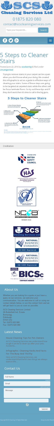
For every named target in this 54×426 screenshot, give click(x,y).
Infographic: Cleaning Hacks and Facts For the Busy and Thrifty (26, 352)
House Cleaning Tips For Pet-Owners (25, 337)
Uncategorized (6, 69)
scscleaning (26, 66)
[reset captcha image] (27, 405)
